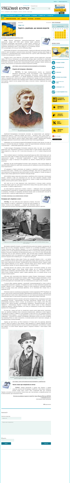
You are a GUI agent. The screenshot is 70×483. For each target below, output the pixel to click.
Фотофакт (24, 11)
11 (55, 34)
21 (62, 35)
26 (58, 37)
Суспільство (50, 15)
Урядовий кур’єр (46, 397)
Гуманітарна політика (11, 18)
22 (64, 35)
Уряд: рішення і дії (11, 15)
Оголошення (7, 11)
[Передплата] (60, 57)
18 (55, 35)
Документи (23, 18)
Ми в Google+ (57, 136)
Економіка (34, 15)
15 (64, 34)
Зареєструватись (63, 1)
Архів (11, 11)
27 (60, 37)
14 (62, 34)
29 (64, 37)
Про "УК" (2, 11)
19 (58, 35)
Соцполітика (27, 15)
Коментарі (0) (4, 412)
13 (60, 34)
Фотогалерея (38, 18)
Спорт (18, 18)
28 (62, 37)
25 (55, 37)
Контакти (20, 11)
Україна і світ (42, 15)
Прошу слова (29, 11)
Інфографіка (30, 18)
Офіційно (20, 15)
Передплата (15, 11)
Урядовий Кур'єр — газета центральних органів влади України (15, 6)
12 (58, 34)
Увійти (55, 1)
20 (60, 35)
